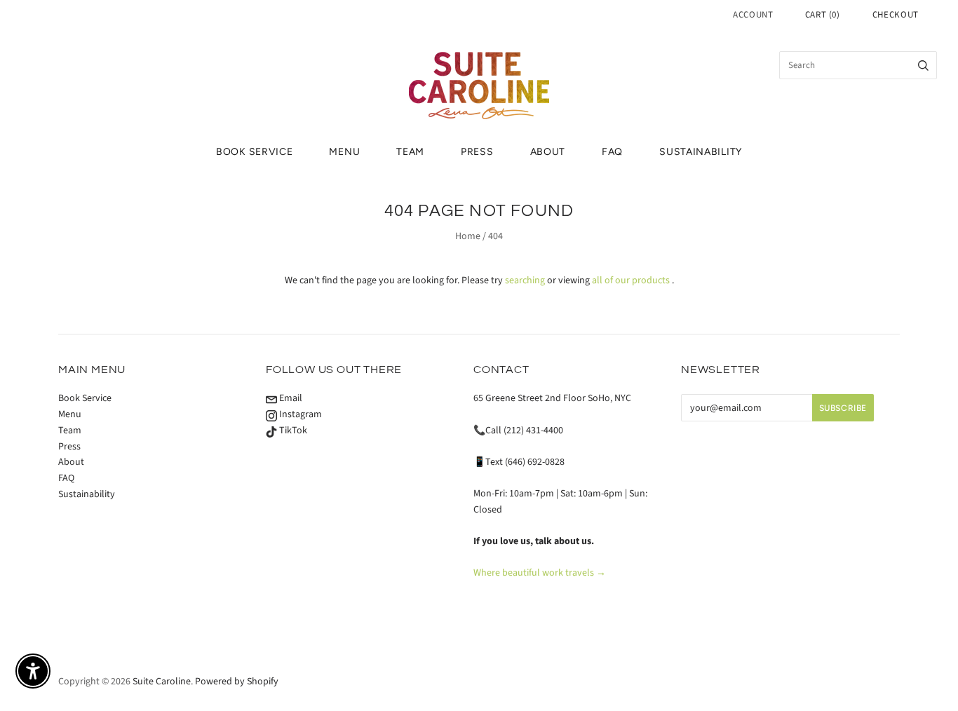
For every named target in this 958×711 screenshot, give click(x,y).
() (822, 14)
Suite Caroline (162, 682)
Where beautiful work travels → (539, 573)
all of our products (631, 280)
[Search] (923, 65)
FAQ (612, 152)
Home (467, 236)
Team (410, 152)
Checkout (895, 14)
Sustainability (700, 152)
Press (477, 152)
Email (289, 398)
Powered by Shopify (236, 682)
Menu (344, 152)
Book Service (254, 152)
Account (753, 14)
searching (525, 280)
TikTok (292, 431)
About (548, 152)
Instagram (299, 414)
